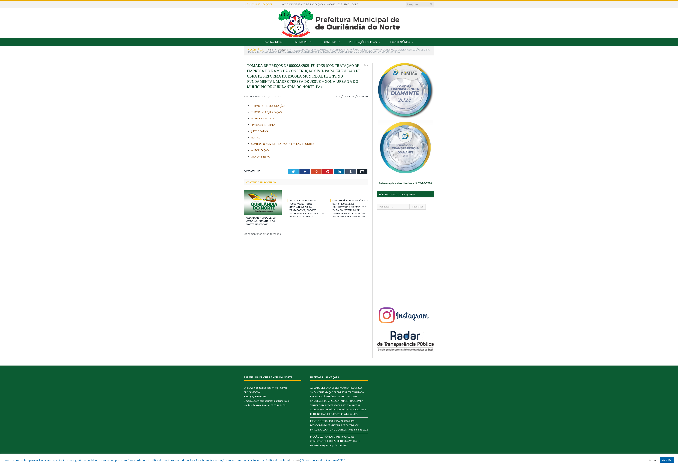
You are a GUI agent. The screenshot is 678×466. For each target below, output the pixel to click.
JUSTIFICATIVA (259, 131)
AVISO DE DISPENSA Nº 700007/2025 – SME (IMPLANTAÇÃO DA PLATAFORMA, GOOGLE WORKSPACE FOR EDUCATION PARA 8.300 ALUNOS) (306, 208)
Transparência (400, 42)
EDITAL (255, 137)
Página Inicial (273, 42)
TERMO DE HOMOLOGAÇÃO (268, 106)
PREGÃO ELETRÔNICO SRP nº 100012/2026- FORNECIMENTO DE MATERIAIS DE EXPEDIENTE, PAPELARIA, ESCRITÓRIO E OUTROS (322, 4)
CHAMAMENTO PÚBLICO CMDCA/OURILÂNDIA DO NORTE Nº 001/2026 (261, 221)
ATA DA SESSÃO (260, 156)
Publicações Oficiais (363, 42)
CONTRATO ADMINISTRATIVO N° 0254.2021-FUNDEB (282, 144)
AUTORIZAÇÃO (260, 150)
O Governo (329, 42)
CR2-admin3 (254, 96)
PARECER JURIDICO (262, 118)
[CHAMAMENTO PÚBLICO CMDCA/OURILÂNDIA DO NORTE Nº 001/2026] (263, 202)
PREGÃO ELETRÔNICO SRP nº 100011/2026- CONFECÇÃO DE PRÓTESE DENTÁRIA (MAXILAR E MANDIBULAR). (335, 441)
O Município (300, 42)
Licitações (340, 96)
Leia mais (294, 460)
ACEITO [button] (666, 459)
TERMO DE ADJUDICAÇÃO (266, 112)
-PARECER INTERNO (263, 124)
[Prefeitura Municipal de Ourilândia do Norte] (339, 22)
